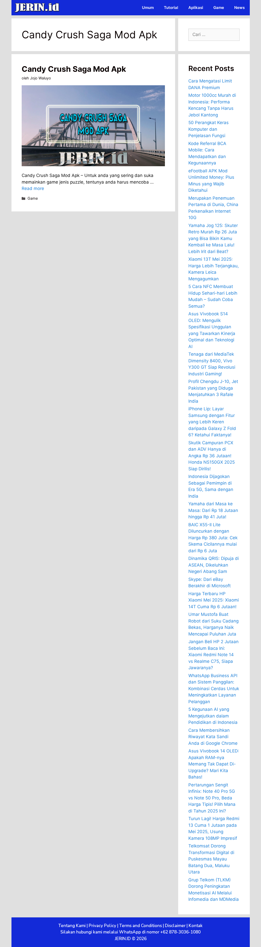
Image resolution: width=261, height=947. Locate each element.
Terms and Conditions (140, 926)
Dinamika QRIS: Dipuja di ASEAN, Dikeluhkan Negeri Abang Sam (213, 565)
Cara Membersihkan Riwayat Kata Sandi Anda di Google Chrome (213, 737)
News (239, 7)
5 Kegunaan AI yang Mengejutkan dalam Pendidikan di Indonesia (213, 716)
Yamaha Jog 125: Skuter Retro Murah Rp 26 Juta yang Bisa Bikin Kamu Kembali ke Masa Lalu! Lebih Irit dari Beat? (213, 238)
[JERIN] (38, 7)
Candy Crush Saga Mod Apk (74, 69)
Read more (33, 188)
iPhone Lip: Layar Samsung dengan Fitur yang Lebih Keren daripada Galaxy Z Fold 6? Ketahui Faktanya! (212, 421)
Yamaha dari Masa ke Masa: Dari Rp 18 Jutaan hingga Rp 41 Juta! (213, 510)
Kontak (196, 926)
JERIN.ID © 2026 (131, 939)
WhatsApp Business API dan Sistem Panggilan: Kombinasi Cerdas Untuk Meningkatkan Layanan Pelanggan (213, 688)
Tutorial (171, 7)
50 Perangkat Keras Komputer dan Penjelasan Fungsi (208, 129)
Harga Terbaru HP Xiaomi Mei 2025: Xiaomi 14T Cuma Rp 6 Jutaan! (213, 600)
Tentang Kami (72, 926)
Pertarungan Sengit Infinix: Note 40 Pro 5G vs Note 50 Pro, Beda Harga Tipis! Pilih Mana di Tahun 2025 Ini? (212, 797)
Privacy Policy (102, 926)
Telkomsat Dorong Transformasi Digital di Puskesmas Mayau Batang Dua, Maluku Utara (211, 858)
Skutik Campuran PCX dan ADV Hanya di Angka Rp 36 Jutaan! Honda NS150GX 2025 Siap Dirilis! (211, 455)
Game (218, 7)
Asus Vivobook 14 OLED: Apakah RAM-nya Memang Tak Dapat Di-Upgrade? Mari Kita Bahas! (213, 764)
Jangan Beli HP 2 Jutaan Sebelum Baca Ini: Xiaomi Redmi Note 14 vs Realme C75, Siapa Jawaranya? (213, 654)
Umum (148, 7)
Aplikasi (195, 7)
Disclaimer (175, 926)
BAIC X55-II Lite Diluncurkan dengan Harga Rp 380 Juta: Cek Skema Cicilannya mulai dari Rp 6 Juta (213, 537)
